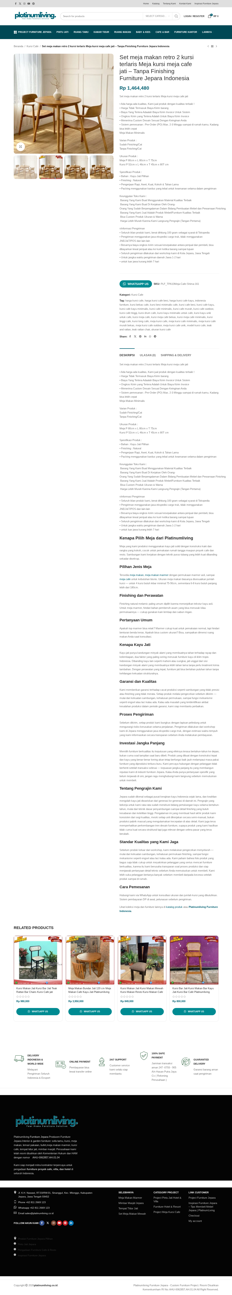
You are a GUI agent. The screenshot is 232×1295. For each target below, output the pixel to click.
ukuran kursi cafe (161, 329)
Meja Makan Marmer (130, 1197)
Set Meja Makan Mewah (132, 1213)
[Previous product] (208, 46)
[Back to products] (212, 46)
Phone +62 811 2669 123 (32, 1202)
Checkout (194, 1215)
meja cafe (125, 579)
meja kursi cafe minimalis (183, 321)
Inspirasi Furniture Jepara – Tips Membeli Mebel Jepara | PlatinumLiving (203, 1207)
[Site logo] (35, 15)
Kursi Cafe (32, 46)
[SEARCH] (176, 16)
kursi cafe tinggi (128, 312)
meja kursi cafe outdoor (149, 325)
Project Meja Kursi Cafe (167, 1212)
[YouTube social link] (28, 3)
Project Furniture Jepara (202, 1197)
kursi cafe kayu (205, 304)
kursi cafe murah (182, 308)
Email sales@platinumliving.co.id (36, 1213)
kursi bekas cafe (139, 304)
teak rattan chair (141, 329)
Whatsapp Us (138, 284)
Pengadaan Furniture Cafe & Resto (37, 1250)
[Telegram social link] (155, 336)
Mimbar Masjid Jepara (131, 1203)
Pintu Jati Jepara (27, 1244)
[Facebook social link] (16, 3)
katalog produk (174, 906)
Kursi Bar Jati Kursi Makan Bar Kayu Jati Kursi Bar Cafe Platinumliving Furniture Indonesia (193, 992)
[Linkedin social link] (145, 336)
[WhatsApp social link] (150, 336)
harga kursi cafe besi (156, 300)
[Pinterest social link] (33, 3)
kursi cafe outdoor (203, 308)
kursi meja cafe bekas (163, 317)
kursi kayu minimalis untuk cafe (175, 312)
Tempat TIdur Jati (128, 1208)
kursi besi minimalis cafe (164, 304)
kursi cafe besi (187, 304)
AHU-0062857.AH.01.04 (46, 1157)
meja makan (137, 575)
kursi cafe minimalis (160, 308)
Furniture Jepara (39, 1136)
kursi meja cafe (141, 317)
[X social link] (20, 3)
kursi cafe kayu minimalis (134, 308)
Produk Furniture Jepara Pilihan (35, 1238)
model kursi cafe (196, 325)
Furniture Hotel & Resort (167, 1206)
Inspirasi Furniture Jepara (32, 1255)
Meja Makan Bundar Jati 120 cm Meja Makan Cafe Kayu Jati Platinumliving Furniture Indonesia (89, 992)
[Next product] (216, 46)
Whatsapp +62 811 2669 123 (34, 1207)
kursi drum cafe (147, 312)
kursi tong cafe (140, 321)
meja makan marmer (156, 575)
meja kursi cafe (158, 321)
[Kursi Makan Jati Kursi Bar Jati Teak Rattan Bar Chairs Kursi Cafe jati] (38, 960)
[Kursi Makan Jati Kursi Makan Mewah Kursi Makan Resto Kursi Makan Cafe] (142, 960)
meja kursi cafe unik (174, 325)
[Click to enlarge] (20, 146)
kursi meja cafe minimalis (191, 317)
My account (195, 1220)
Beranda (18, 46)
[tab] (127, 353)
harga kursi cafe (134, 300)
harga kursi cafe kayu (181, 300)
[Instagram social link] (24, 3)
